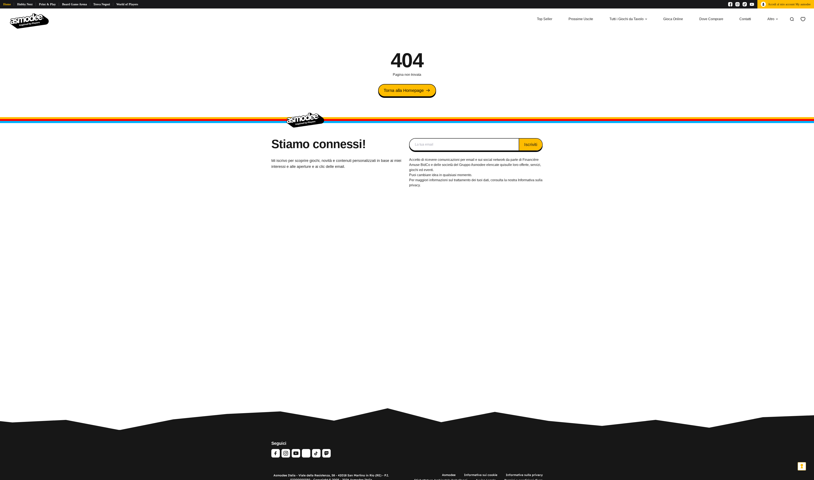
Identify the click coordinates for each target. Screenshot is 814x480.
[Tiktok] (744, 4)
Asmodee (449, 475)
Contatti (745, 19)
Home (7, 4)
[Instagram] (737, 4)
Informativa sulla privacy (524, 475)
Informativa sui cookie (480, 475)
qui (502, 165)
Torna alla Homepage (404, 90)
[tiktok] (316, 453)
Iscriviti (530, 144)
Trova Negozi (101, 4)
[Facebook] (730, 4)
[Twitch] (326, 453)
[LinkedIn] (306, 453)
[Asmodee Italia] (29, 19)
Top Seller (544, 19)
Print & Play (47, 4)
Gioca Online (673, 19)
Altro (770, 19)
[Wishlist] (803, 19)
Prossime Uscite (581, 19)
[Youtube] (751, 4)
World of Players (127, 4)
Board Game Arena (74, 4)
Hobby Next (25, 4)
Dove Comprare (711, 19)
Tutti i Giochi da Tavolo (626, 19)
